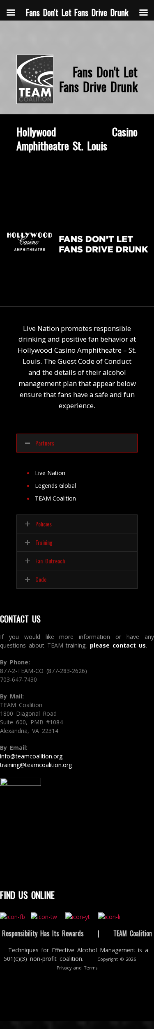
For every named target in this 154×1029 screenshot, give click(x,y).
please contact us (118, 645)
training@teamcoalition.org (36, 765)
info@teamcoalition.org (31, 756)
